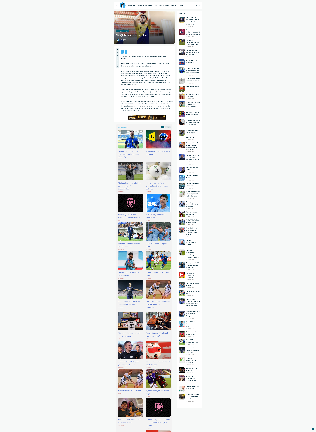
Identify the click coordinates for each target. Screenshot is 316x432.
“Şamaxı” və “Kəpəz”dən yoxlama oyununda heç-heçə (192, 42)
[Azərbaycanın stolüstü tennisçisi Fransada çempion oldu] (182, 265)
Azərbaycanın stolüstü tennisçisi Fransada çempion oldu (193, 265)
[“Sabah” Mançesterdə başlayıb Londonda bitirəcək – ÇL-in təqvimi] (158, 407)
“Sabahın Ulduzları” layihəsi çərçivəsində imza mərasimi (192, 52)
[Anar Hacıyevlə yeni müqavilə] (182, 370)
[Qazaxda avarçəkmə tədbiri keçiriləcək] (182, 186)
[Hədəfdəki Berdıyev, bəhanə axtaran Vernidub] (130, 231)
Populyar (167, 127)
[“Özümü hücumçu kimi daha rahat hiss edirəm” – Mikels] (182, 104)
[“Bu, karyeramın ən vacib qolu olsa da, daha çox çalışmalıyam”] (158, 289)
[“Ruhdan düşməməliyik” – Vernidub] (182, 242)
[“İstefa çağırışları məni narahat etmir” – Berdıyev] (182, 314)
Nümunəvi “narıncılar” (192, 86)
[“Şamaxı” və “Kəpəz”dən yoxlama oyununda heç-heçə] (182, 42)
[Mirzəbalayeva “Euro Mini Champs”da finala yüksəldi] (182, 396)
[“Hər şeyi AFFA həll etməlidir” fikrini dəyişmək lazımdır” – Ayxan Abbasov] (182, 145)
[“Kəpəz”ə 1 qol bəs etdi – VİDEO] (182, 293)
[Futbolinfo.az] (122, 5)
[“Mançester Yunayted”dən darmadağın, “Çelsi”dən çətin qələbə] (182, 252)
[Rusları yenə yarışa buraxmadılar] (182, 62)
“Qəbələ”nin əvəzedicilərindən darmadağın (191, 360)
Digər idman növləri (122, 31)
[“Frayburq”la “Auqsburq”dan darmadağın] (182, 275)
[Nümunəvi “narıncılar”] (182, 89)
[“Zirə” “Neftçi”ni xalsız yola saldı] (158, 231)
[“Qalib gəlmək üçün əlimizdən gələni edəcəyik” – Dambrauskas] (130, 171)
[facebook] (117, 49)
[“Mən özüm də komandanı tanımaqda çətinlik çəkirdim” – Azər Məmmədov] (182, 301)
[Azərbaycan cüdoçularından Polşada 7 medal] (182, 378)
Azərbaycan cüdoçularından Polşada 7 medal (191, 378)
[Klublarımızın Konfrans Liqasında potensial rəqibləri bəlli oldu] (158, 171)
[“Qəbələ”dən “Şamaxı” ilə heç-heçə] (158, 378)
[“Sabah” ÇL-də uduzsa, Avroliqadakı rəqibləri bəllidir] (130, 203)
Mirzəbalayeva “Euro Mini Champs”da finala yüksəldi (193, 397)
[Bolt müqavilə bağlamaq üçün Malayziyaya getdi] (130, 407)
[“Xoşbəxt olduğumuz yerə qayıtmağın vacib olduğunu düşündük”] (130, 139)
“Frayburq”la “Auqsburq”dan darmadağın (190, 275)
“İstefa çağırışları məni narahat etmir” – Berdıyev (193, 314)
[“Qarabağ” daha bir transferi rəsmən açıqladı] (130, 321)
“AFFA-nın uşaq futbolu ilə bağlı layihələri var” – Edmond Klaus (193, 123)
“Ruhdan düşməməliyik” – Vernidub (191, 242)
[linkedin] (117, 60)
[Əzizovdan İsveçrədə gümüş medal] (182, 388)
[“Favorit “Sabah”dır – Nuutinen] (182, 170)
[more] (117, 66)
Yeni (163, 127)
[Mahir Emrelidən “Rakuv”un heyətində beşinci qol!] (130, 289)
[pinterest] (117, 55)
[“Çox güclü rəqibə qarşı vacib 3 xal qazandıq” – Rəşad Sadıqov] (182, 230)
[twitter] (117, 52)
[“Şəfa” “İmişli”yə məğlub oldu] (130, 378)
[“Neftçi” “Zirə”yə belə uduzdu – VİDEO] (182, 222)
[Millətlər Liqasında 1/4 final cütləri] (182, 96)
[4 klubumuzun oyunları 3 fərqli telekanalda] (158, 139)
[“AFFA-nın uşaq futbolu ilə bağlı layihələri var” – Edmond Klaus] (182, 122)
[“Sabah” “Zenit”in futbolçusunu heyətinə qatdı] (130, 260)
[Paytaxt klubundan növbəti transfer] (182, 334)
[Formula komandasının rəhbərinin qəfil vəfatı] (182, 81)
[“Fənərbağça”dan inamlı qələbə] (182, 214)
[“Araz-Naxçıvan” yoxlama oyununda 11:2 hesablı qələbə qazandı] (182, 32)
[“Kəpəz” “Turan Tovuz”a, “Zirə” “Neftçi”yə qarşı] (158, 350)
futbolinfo (123, 39)
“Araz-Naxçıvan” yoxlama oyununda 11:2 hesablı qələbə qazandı (193, 32)
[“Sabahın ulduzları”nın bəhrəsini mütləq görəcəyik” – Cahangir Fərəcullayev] (182, 157)
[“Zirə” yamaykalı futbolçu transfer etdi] (158, 203)
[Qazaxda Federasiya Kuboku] (182, 178)
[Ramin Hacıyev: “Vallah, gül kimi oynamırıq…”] (158, 321)
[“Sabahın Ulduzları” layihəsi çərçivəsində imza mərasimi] (182, 52)
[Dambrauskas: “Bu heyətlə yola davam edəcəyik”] (130, 350)
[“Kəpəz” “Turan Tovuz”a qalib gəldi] (158, 260)
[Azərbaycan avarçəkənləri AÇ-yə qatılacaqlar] (182, 204)
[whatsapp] (117, 63)
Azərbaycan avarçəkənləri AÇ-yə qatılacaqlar (192, 204)
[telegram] (117, 57)
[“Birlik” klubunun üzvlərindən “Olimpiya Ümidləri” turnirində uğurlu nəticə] (182, 20)
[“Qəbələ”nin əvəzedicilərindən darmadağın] (182, 360)
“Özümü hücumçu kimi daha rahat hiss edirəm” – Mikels (193, 104)
